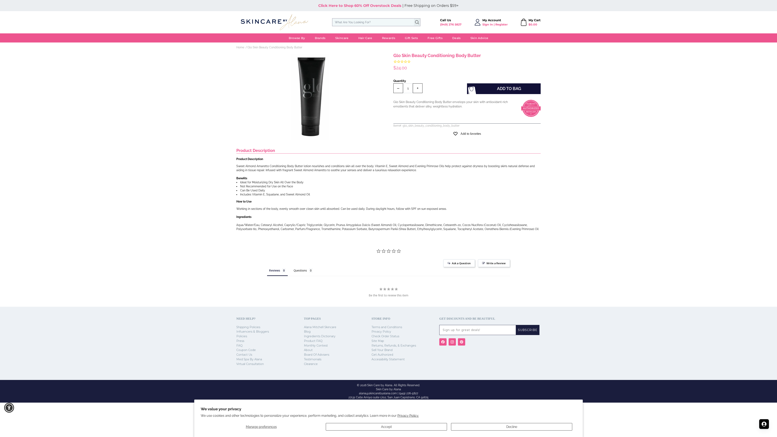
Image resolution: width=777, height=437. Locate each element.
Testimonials (312, 359)
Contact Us (244, 354)
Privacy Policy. (408, 416)
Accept (386, 427)
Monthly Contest (316, 345)
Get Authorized (382, 354)
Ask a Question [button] (461, 263)
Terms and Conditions (387, 327)
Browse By (297, 38)
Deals (456, 38)
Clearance (311, 364)
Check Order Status (385, 336)
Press (240, 341)
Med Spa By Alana (249, 359)
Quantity (399, 81)
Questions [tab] (300, 270)
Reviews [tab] (274, 270)
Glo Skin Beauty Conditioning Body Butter (274, 47)
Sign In (487, 24)
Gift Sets (411, 38)
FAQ (239, 345)
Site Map (378, 341)
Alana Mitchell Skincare (320, 327)
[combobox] (376, 22)
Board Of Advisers (316, 354)
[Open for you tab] (764, 424)
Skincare (342, 38)
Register (501, 24)
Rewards (388, 38)
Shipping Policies (248, 327)
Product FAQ (313, 341)
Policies (241, 336)
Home (240, 47)
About (308, 350)
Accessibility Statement (388, 359)
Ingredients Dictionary (319, 336)
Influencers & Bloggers (252, 331)
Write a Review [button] (496, 263)
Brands (320, 38)
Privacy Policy (381, 331)
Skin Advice (479, 38)
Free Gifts (435, 38)
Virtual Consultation (250, 364)
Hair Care (365, 38)
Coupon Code (246, 350)
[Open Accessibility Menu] (9, 408)
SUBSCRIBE (527, 330)
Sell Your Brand (382, 350)
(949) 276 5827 (451, 24)
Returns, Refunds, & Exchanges (394, 345)
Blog (307, 331)
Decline (511, 427)
